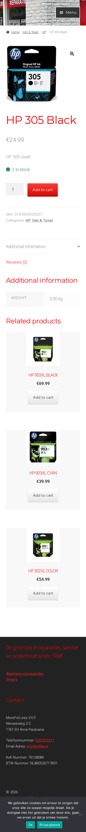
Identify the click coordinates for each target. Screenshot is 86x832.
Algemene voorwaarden (25, 674)
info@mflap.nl (37, 746)
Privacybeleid (50, 825)
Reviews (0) (16, 262)
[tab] (43, 247)
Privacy (11, 679)
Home (15, 32)
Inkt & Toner (30, 32)
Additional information (26, 246)
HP (44, 32)
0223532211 (44, 740)
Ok (30, 825)
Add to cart (42, 189)
